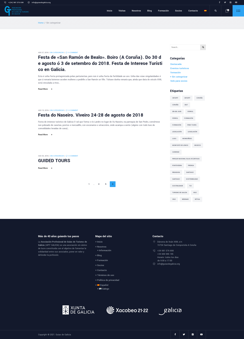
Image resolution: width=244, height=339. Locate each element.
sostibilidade (177, 186)
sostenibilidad (192, 179)
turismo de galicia (179, 192)
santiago (190, 172)
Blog (99, 255)
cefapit (175, 98)
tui (190, 186)
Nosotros (101, 246)
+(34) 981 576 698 (16, 2)
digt (186, 105)
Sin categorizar (57, 52)
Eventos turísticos (179, 68)
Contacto (102, 270)
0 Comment (73, 52)
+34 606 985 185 (165, 254)
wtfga (197, 199)
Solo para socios (178, 81)
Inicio (100, 241)
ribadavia (176, 172)
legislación (177, 132)
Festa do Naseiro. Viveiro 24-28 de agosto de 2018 (90, 115)
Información (105, 250)
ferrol (190, 111)
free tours (191, 125)
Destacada (175, 64)
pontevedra (177, 165)
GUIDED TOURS (54, 160)
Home (41, 22)
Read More (43, 89)
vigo (195, 192)
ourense (175, 152)
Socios (100, 265)
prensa (191, 165)
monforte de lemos (180, 145)
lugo (174, 139)
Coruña (199, 98)
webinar (185, 199)
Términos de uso (105, 275)
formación (175, 72)
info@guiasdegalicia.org (41, 2)
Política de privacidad (108, 280)
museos (197, 145)
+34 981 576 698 (165, 250)
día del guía (176, 111)
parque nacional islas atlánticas (186, 159)
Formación (188, 118)
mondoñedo (187, 139)
